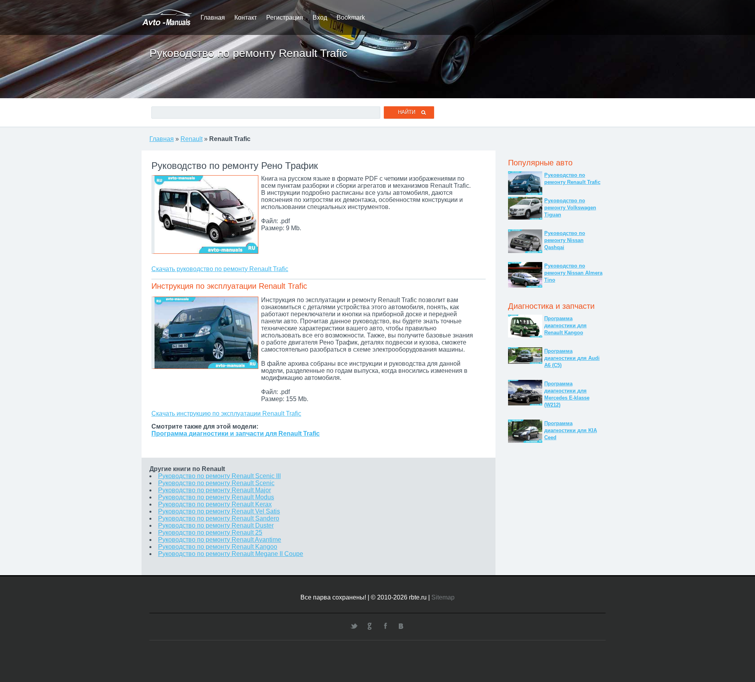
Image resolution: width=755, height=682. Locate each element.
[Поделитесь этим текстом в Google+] (369, 625)
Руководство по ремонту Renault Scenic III (219, 476)
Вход (320, 17)
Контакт (245, 17)
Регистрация (284, 17)
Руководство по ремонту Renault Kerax (215, 504)
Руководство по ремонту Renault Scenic (216, 483)
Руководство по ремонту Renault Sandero (218, 518)
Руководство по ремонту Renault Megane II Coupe (230, 553)
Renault (191, 139)
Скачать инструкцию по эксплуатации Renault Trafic (226, 413)
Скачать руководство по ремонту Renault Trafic (219, 269)
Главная (213, 17)
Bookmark (351, 17)
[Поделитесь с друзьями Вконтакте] (401, 625)
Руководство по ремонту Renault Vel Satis (219, 511)
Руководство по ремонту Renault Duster (216, 525)
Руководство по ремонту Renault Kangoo (217, 546)
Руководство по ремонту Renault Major (214, 490)
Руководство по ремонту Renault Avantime (219, 539)
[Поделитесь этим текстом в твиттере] (354, 625)
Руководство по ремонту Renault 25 (210, 532)
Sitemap (443, 597)
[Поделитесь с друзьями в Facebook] (385, 625)
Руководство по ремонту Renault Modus (216, 497)
